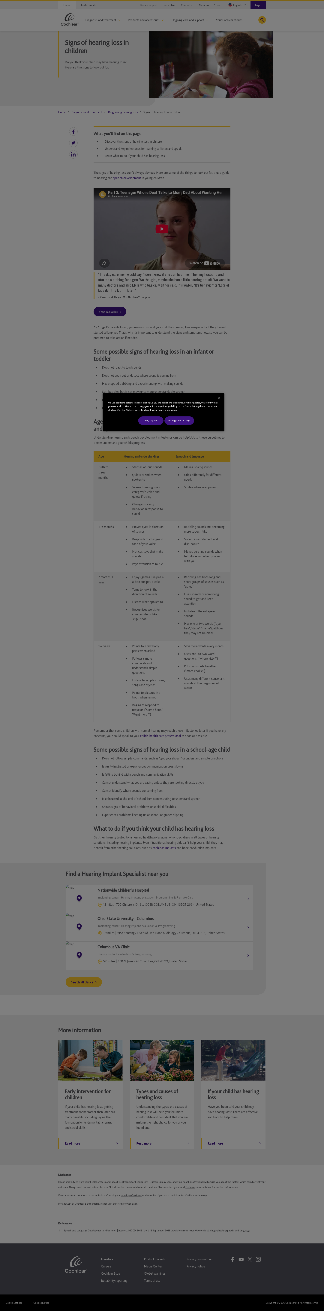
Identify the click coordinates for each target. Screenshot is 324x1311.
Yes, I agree (151, 420)
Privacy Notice (157, 410)
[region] (163, 412)
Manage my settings (179, 420)
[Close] (219, 398)
